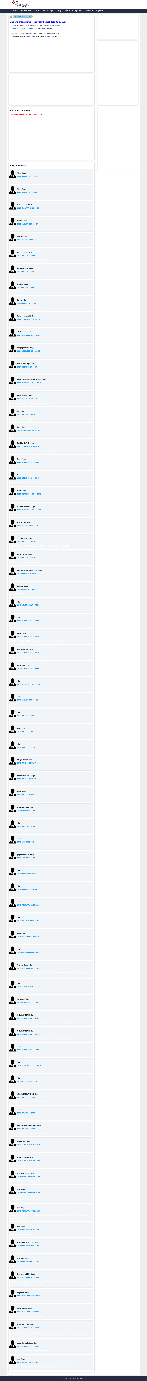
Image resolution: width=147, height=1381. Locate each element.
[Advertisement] (51, 90)
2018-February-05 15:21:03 (28, 1161)
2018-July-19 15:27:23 (26, 1097)
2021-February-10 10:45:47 (28, 430)
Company (88, 11)
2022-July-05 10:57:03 (26, 287)
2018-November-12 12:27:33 (28, 1002)
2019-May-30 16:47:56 (26, 810)
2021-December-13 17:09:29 (28, 335)
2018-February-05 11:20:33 (28, 1211)
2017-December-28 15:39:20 (28, 1277)
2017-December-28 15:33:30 (28, 1296)
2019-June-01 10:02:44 (26, 795)
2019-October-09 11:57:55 (28, 669)
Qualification (25, 11)
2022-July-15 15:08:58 (26, 256)
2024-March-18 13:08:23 (27, 176)
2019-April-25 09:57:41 (26, 874)
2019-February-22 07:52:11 (28, 905)
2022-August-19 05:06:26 (27, 240)
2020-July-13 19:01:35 (26, 558)
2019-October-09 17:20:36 (28, 653)
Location (36, 11)
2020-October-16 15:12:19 (28, 478)
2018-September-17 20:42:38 (29, 1066)
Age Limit (78, 11)
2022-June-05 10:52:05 (26, 303)
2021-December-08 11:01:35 (28, 351)
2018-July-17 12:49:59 (26, 1113)
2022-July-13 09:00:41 (26, 272)
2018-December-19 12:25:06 (28, 968)
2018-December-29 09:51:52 (28, 937)
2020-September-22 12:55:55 (29, 510)
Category (98, 11)
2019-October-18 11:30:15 (28, 637)
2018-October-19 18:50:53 (28, 1050)
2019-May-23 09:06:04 (26, 858)
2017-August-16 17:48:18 (27, 1362)
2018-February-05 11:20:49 (28, 1192)
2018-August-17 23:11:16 (27, 1081)
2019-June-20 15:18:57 (26, 779)
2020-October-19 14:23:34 (28, 462)
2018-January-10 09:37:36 (28, 1245)
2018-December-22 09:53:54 (28, 952)
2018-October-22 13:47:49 (28, 1018)
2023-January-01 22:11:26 (28, 208)
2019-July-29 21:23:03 (26, 716)
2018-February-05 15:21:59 (28, 1145)
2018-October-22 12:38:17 (28, 1034)
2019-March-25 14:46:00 (27, 889)
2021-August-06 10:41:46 (27, 399)
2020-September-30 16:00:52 (29, 494)
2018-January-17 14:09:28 (28, 1230)
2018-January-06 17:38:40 (28, 1261)
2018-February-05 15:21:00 (28, 1177)
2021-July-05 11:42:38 (26, 415)
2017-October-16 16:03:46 (28, 1328)
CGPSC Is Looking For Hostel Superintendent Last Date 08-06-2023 (35, 33)
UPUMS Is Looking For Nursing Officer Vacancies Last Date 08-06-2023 (36, 25)
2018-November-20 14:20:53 (28, 987)
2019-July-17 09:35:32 (26, 732)
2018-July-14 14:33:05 (26, 1129)
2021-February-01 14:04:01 (28, 446)
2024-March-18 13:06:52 (27, 192)
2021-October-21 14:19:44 (28, 367)
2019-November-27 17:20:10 (28, 605)
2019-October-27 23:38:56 (28, 621)
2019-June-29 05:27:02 (26, 747)
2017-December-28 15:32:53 (28, 1312)
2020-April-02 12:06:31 (26, 589)
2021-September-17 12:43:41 (29, 383)
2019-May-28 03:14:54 (26, 826)
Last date (68, 11)
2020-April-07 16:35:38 (26, 573)
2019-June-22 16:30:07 (26, 763)
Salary (58, 11)
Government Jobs (23, 16)
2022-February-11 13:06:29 (28, 319)
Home (15, 11)
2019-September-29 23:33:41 (29, 684)
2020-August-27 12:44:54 (27, 526)
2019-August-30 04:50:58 (27, 700)
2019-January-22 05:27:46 (28, 921)
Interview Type (48, 11)
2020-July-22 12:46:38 (26, 542)
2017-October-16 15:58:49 (28, 1346)
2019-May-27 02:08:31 (26, 842)
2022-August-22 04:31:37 (27, 224)
